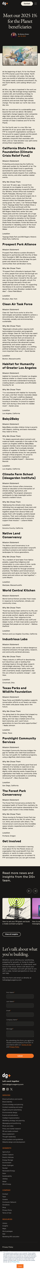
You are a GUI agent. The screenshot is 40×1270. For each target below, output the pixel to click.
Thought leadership (9, 1137)
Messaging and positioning (11, 1123)
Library (4, 1223)
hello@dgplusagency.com (12, 980)
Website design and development (13, 1142)
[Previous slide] (29, 891)
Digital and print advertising (12, 1110)
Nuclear (5, 1168)
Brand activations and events (12, 1099)
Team (4, 1197)
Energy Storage (7, 1160)
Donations (6, 1205)
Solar (4, 1173)
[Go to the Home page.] (5, 4)
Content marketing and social (12, 1107)
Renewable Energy (8, 1171)
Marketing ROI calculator (10, 1236)
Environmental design (9, 1112)
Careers (5, 1199)
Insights (5, 1226)
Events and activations (10, 1115)
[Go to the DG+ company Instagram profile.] (7, 1089)
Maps (4, 1228)
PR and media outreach (10, 1131)
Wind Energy (6, 1184)
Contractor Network (9, 1202)
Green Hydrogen (8, 1165)
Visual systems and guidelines (12, 1139)
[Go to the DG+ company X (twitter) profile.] (11, 1089)
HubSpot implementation (11, 1118)
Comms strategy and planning (12, 1104)
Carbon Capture (7, 1154)
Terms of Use (6, 1213)
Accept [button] (20, 1266)
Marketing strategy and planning (13, 1120)
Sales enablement (8, 1134)
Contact (5, 1194)
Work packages (7, 1231)
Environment (6, 1162)
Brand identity (7, 1102)
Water (4, 1181)
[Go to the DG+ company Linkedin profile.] (3, 1089)
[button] (36, 4)
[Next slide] (35, 891)
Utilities (5, 1179)
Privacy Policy (15, 1262)
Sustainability (7, 1176)
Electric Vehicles (8, 1157)
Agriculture (6, 1152)
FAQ (3, 1234)
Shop (4, 1207)
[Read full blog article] (16, 913)
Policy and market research (11, 1128)
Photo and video (7, 1126)
